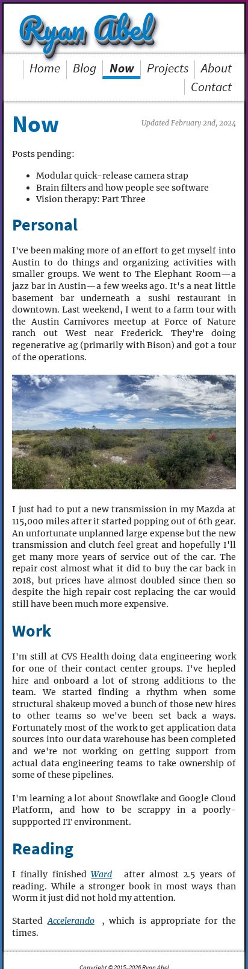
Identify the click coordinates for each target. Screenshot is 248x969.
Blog (84, 68)
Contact (211, 87)
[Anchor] (85, 224)
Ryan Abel (89, 28)
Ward (101, 874)
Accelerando (71, 920)
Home (44, 68)
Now (122, 68)
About (216, 68)
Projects (167, 68)
